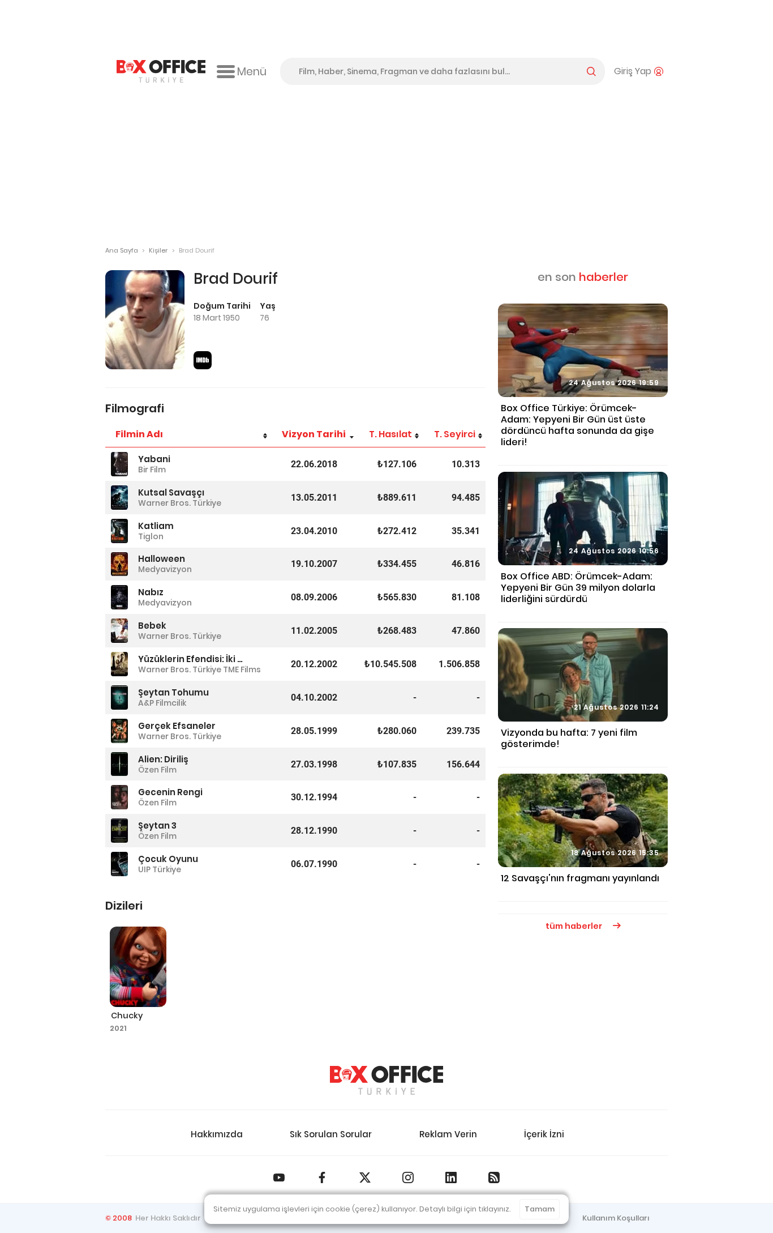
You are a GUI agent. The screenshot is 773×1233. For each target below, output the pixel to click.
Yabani (154, 459)
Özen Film (157, 769)
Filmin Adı (139, 434)
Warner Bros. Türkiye (179, 503)
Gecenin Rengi (170, 792)
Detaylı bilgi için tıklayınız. (465, 1209)
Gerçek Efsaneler (177, 726)
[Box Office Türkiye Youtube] (279, 1177)
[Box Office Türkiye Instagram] (408, 1177)
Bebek (152, 626)
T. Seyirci (454, 434)
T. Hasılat (390, 434)
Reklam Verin (448, 1134)
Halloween (161, 559)
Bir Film (152, 469)
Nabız (151, 592)
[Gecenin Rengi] (119, 797)
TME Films (242, 669)
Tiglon (151, 536)
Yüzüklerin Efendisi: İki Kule (192, 659)
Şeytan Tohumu (173, 692)
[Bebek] (119, 630)
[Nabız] (119, 597)
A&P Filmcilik (162, 703)
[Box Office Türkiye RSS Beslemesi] (494, 1177)
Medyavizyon (165, 569)
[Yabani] (119, 464)
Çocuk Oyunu (168, 859)
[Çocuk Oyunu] (119, 864)
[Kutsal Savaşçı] (119, 497)
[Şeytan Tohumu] (119, 697)
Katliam (156, 526)
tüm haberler (575, 926)
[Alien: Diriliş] (119, 764)
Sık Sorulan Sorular (331, 1134)
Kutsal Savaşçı (171, 492)
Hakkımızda (217, 1134)
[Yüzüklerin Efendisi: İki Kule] (119, 664)
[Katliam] (119, 531)
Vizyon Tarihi (314, 434)
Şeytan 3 (157, 825)
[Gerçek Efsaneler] (119, 731)
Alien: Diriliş (163, 759)
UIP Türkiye (159, 869)
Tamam (540, 1209)
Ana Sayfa (121, 250)
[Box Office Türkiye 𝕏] (365, 1177)
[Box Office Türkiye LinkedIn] (451, 1177)
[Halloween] (119, 564)
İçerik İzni (544, 1134)
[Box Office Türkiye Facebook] (322, 1177)
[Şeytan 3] (119, 830)
